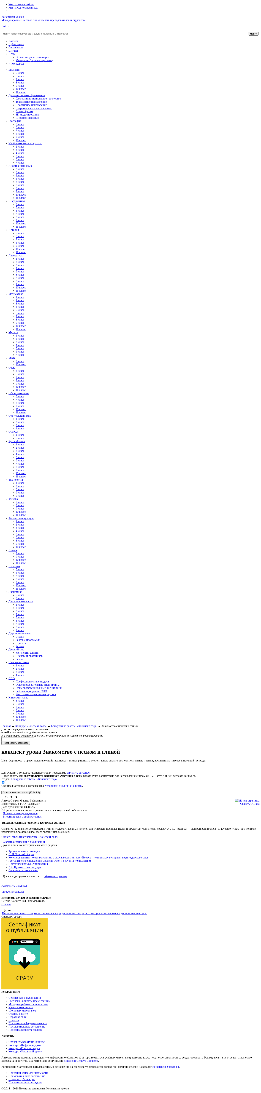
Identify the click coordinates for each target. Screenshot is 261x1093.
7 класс (20, 79)
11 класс (21, 92)
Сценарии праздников (29, 655)
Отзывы (6, 904)
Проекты (21, 643)
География (15, 120)
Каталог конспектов (21, 1007)
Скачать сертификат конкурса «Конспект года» (30, 836)
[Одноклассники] (11, 797)
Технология (16, 479)
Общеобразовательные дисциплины (37, 684)
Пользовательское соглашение (27, 1026)
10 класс (21, 88)
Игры (12, 53)
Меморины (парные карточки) (34, 60)
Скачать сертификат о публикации (23, 841)
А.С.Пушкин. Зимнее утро (25, 867)
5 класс (20, 72)
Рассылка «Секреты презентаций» (29, 1000)
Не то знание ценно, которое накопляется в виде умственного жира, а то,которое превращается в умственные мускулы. (74, 913)
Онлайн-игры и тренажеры (32, 57)
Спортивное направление (31, 104)
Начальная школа (19, 662)
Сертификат (16, 47)
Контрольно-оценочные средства (36, 694)
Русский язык (17, 441)
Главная (6, 725)
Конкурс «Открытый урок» (25, 1051)
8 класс (20, 82)
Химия (13, 550)
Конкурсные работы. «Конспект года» (74, 725)
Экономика (15, 591)
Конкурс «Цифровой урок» (25, 1045)
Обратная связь (18, 1016)
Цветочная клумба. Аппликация (28, 863)
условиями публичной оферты (63, 785)
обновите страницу (55, 876)
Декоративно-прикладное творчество (38, 98)
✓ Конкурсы (16, 63)
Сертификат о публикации (25, 997)
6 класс (20, 76)
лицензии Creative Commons (81, 1060)
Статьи (20, 636)
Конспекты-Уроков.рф (165, 1066)
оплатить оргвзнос (78, 772)
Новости (14, 1020)
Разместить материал (14, 885)
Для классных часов (21, 601)
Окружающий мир (20, 415)
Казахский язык (18, 697)
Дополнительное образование (27, 95)
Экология (14, 566)
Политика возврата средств (25, 1029)
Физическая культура (21, 518)
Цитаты (13, 50)
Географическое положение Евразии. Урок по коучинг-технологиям (50, 860)
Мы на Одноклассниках (23, 7)
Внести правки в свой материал (22, 816)
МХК (12, 357)
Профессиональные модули (32, 681)
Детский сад (16, 649)
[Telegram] (16, 797)
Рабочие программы (28, 639)
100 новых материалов (22, 1010)
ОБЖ (12, 367)
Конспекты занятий (27, 652)
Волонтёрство (24, 111)
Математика (16, 293)
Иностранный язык (27, 117)
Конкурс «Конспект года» (31, 725)
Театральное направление (31, 101)
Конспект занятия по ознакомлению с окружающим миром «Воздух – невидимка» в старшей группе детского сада (78, 857)
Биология (14, 69)
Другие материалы (20, 633)
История (14, 229)
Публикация (16, 44)
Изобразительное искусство (25, 143)
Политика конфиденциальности (28, 1023)
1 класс (20, 258)
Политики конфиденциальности (28, 1072)
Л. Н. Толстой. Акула (21, 854)
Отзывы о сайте (18, 1013)
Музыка (13, 332)
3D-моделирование (27, 114)
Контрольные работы (21, 4)
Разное (20, 646)
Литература (16, 255)
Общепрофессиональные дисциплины (39, 687)
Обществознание (19, 393)
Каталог (13, 41)
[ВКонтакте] (6, 797)
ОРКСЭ (13, 431)
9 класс (20, 85)
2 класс (20, 146)
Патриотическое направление (34, 108)
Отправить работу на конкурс (27, 1041)
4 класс (20, 152)
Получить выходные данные (20, 813)
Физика (13, 498)
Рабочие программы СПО (31, 691)
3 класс (20, 149)
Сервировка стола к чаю (23, 870)
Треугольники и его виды (24, 851)
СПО (12, 678)
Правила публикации (22, 1079)
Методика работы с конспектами (28, 1004)
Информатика (17, 201)
